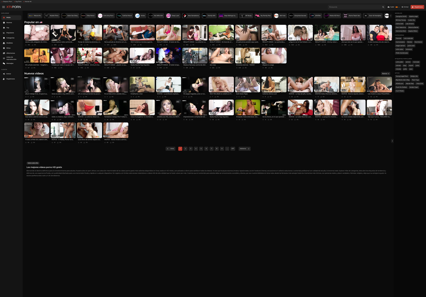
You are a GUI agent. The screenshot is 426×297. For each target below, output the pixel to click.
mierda (398, 69)
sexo (410, 69)
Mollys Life (414, 76)
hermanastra (400, 42)
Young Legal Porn (402, 76)
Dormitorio (418, 42)
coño (417, 65)
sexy (404, 65)
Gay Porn (18, 1)
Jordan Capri (413, 87)
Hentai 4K (28, 1)
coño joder (399, 62)
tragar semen (400, 46)
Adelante (243, 148)
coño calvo (399, 49)
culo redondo (408, 38)
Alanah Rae (410, 83)
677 (233, 148)
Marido (409, 42)
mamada (416, 62)
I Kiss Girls (419, 83)
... (227, 148)
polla (405, 69)
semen (408, 62)
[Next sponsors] (390, 16)
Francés (398, 38)
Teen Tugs (415, 80)
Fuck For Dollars (401, 87)
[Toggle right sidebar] (392, 141)
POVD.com (399, 83)
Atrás (172, 148)
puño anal (411, 46)
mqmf (411, 65)
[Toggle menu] (3, 7)
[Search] (383, 7)
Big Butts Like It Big (402, 80)
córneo (398, 65)
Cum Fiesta (400, 91)
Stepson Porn (7, 1)
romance (409, 49)
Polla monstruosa (402, 53)
